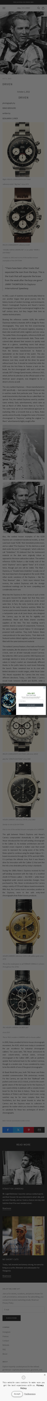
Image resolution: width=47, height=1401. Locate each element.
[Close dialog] (44, 688)
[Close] (44, 1375)
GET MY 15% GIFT (31, 705)
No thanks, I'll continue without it (31, 707)
